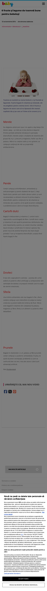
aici (22, 534)
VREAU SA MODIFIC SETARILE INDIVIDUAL (23, 585)
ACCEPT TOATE (23, 579)
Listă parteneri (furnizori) (12, 573)
